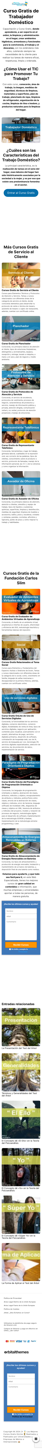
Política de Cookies (11, 1309)
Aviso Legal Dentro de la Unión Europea (20, 1302)
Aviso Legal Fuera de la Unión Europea (19, 1305)
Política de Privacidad (13, 1298)
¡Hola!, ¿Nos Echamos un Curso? (17, 1313)
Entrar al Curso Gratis (21, 192)
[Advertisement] (21, 219)
